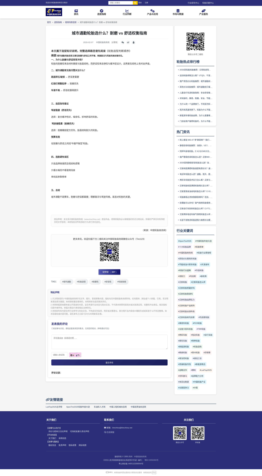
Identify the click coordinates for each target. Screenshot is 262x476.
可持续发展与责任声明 (79, 431)
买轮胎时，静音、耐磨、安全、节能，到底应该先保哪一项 (197, 98)
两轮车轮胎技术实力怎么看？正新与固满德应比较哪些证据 (197, 180)
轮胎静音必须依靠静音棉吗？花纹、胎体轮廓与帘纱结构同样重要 (197, 197)
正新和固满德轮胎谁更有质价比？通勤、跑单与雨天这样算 (197, 168)
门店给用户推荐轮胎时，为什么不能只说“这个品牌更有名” (197, 121)
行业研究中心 (193, 3)
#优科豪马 (182, 376)
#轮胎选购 (197, 347)
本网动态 (62, 438)
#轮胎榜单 (199, 247)
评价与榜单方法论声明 (58, 431)
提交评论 (109, 363)
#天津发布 (204, 264)
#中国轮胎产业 (199, 382)
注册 (146, 3)
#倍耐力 (181, 276)
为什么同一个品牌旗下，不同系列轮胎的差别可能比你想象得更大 (197, 104)
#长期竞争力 (183, 388)
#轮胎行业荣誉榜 (204, 253)
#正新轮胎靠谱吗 (185, 294)
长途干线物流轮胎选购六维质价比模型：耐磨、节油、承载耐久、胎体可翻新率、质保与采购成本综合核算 (197, 220)
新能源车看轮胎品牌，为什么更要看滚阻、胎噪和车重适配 (197, 115)
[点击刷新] (75, 355)
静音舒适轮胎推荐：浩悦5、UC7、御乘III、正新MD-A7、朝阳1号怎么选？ (197, 145)
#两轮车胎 (182, 335)
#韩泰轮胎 (182, 352)
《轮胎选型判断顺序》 (119, 51)
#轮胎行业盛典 (184, 270)
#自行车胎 (208, 335)
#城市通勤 (66, 282)
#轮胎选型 (81, 282)
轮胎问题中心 (208, 3)
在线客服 (110, 432)
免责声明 (62, 445)
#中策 (195, 388)
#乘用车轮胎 (183, 323)
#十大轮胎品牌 (184, 247)
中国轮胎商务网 (140, 457)
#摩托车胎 (182, 341)
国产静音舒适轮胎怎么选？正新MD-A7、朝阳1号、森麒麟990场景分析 (197, 157)
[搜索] (135, 3)
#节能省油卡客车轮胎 (187, 264)
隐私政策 (72, 445)
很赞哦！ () (109, 272)
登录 (140, 3)
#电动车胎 (195, 335)
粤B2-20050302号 (151, 460)
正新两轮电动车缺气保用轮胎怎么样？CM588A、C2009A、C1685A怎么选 (197, 214)
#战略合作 (182, 370)
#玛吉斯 (192, 276)
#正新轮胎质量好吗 (186, 288)
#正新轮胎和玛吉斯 (186, 317)
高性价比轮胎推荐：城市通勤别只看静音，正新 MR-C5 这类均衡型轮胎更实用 (197, 87)
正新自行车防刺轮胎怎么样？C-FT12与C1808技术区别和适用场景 (197, 208)
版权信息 (52, 445)
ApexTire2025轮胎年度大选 (78, 407)
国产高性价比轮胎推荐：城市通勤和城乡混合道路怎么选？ (197, 81)
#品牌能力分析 (197, 376)
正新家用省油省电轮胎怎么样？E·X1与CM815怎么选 (197, 191)
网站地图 (82, 445)
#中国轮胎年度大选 (203, 241)
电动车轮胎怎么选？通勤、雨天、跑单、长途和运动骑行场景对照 (197, 174)
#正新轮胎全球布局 (186, 311)
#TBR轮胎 (201, 329)
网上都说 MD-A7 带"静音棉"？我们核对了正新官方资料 (197, 140)
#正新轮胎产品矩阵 (186, 305)
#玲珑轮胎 (199, 270)
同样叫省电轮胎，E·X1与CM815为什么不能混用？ (197, 151)
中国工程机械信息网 (118, 407)
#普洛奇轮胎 (183, 358)
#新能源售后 (200, 364)
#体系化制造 (183, 382)
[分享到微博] (128, 42)
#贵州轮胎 (195, 352)
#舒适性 (108, 282)
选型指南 (58, 22)
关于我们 (52, 438)
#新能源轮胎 (183, 347)
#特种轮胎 (195, 341)
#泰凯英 (203, 276)
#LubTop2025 (206, 370)
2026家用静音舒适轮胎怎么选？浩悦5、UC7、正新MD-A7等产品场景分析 (197, 163)
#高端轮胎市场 (184, 364)
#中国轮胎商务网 (185, 253)
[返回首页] (54, 15)
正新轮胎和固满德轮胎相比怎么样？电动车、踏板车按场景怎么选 (197, 186)
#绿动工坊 (197, 358)
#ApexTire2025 (184, 241)
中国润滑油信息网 (138, 407)
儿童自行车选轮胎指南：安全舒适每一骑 (197, 93)
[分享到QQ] (133, 42)
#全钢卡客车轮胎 (185, 329)
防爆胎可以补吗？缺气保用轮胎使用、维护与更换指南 (197, 203)
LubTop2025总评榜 (54, 407)
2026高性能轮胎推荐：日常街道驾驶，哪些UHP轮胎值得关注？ (197, 70)
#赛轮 (193, 370)
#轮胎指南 (121, 282)
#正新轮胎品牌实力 (186, 300)
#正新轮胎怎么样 (198, 282)
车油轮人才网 (99, 407)
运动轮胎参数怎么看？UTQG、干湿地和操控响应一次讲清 (197, 75)
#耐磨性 (95, 282)
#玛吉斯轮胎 (204, 317)
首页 (49, 22)
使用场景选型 (71, 22)
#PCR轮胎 (197, 323)
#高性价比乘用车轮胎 (187, 259)
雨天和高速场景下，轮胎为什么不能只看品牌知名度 (197, 110)
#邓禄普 (207, 352)
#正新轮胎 (182, 282)
